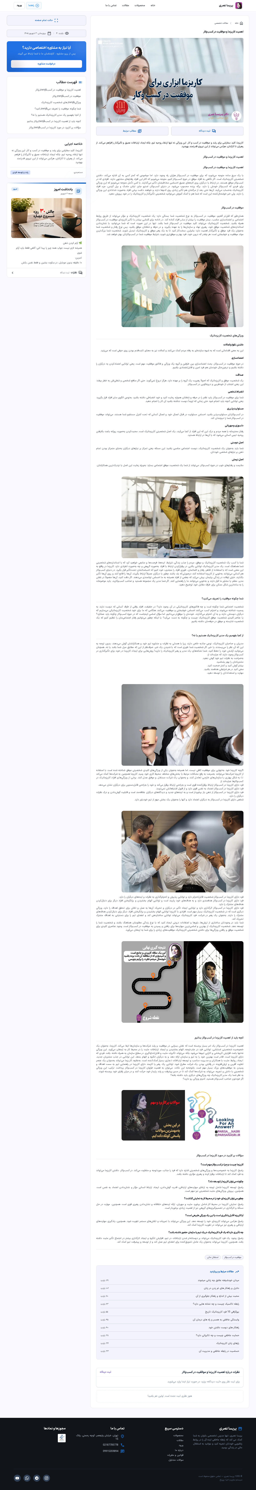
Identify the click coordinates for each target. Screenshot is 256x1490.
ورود (181, 1445)
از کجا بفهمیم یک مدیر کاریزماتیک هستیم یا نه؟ (56, 115)
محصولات (178, 1435)
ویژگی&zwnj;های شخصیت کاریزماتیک (61, 102)
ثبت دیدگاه (105, 1372)
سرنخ (222, 1479)
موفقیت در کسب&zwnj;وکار (66, 96)
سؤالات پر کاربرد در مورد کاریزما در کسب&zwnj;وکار (55, 127)
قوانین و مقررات (175, 1455)
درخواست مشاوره (46, 64)
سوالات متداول (176, 1460)
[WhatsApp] (27, 1478)
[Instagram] (46, 1478)
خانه (239, 23)
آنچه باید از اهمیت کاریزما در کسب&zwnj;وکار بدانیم (54, 121)
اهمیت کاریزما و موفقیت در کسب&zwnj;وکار (58, 90)
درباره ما (179, 1450)
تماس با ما (111, 5)
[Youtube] (17, 1478)
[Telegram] (36, 1478)
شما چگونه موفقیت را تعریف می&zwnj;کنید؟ (58, 109)
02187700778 (110, 1445)
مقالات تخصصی (221, 23)
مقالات (180, 1440)
